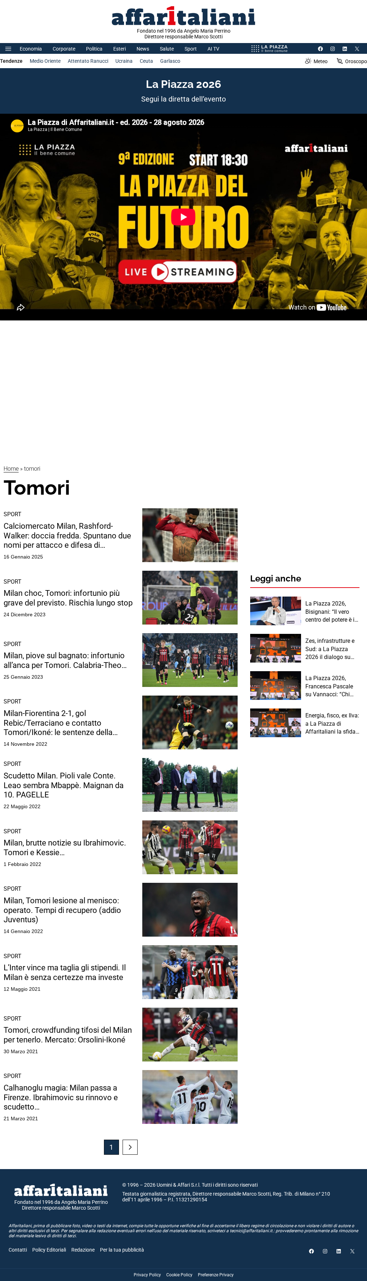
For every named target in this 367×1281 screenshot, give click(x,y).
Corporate (64, 49)
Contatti (18, 1250)
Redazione (83, 1250)
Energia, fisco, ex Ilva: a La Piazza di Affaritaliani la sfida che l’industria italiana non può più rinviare (332, 724)
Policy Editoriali (49, 1250)
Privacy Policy (147, 1274)
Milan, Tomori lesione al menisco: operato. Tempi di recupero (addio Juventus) (62, 910)
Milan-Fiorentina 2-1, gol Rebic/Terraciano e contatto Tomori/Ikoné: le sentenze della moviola (58, 723)
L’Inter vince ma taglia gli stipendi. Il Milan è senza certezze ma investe (65, 972)
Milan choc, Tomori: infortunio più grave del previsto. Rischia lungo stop (68, 598)
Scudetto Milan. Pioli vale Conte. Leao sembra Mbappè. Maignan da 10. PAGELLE (64, 785)
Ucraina (124, 61)
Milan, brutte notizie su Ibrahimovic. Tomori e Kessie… (65, 847)
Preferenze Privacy (216, 1274)
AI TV (213, 49)
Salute (167, 49)
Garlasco (170, 61)
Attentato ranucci (88, 61)
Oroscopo (356, 61)
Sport (191, 49)
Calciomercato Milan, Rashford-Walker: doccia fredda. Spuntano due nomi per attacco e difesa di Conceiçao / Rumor (67, 536)
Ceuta (146, 61)
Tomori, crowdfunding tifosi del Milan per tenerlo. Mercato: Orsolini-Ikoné (68, 1035)
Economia (31, 49)
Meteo (321, 61)
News (143, 49)
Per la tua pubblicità (122, 1250)
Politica (94, 49)
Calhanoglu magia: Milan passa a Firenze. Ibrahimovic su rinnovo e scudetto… (61, 1097)
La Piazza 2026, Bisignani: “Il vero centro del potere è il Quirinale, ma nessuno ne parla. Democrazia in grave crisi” (331, 612)
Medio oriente (45, 61)
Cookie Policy (179, 1274)
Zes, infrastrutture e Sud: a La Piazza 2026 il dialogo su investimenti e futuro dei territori (331, 649)
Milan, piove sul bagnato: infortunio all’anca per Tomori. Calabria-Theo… (65, 660)
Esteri (119, 49)
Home (11, 468)
